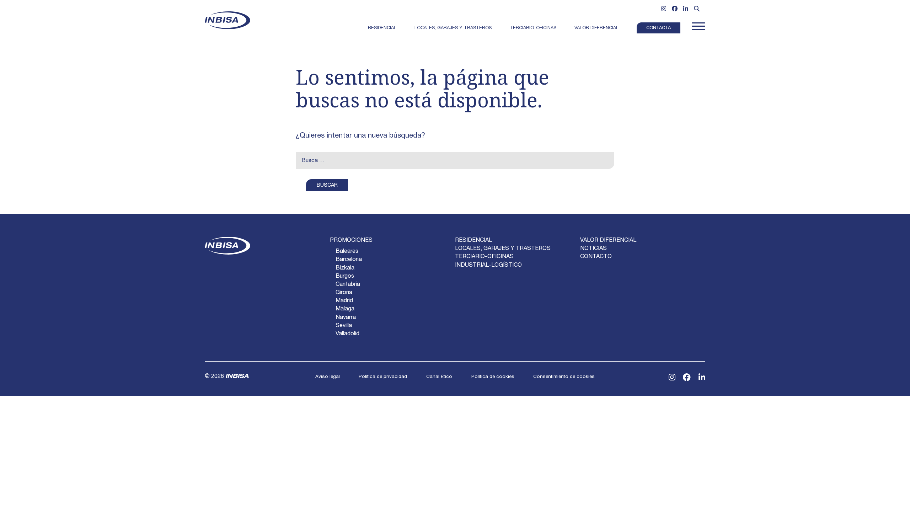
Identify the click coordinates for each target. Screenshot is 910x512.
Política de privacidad (383, 376)
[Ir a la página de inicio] (227, 20)
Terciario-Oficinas (533, 28)
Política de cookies (492, 376)
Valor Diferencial (596, 28)
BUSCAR (327, 185)
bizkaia (345, 268)
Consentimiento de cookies (564, 376)
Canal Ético (439, 376)
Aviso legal (327, 376)
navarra (346, 318)
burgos (345, 276)
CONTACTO (596, 257)
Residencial (382, 28)
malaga (345, 309)
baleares (347, 252)
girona (344, 293)
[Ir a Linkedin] (685, 9)
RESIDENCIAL (473, 241)
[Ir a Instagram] (663, 9)
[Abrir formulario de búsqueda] (697, 9)
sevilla (344, 326)
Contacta (658, 28)
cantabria (348, 285)
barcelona (349, 260)
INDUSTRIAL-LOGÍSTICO (488, 265)
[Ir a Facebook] (675, 9)
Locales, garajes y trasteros (453, 28)
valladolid (347, 334)
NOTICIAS (593, 249)
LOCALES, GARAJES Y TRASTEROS (503, 249)
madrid (344, 301)
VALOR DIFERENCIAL (608, 241)
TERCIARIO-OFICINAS (484, 257)
